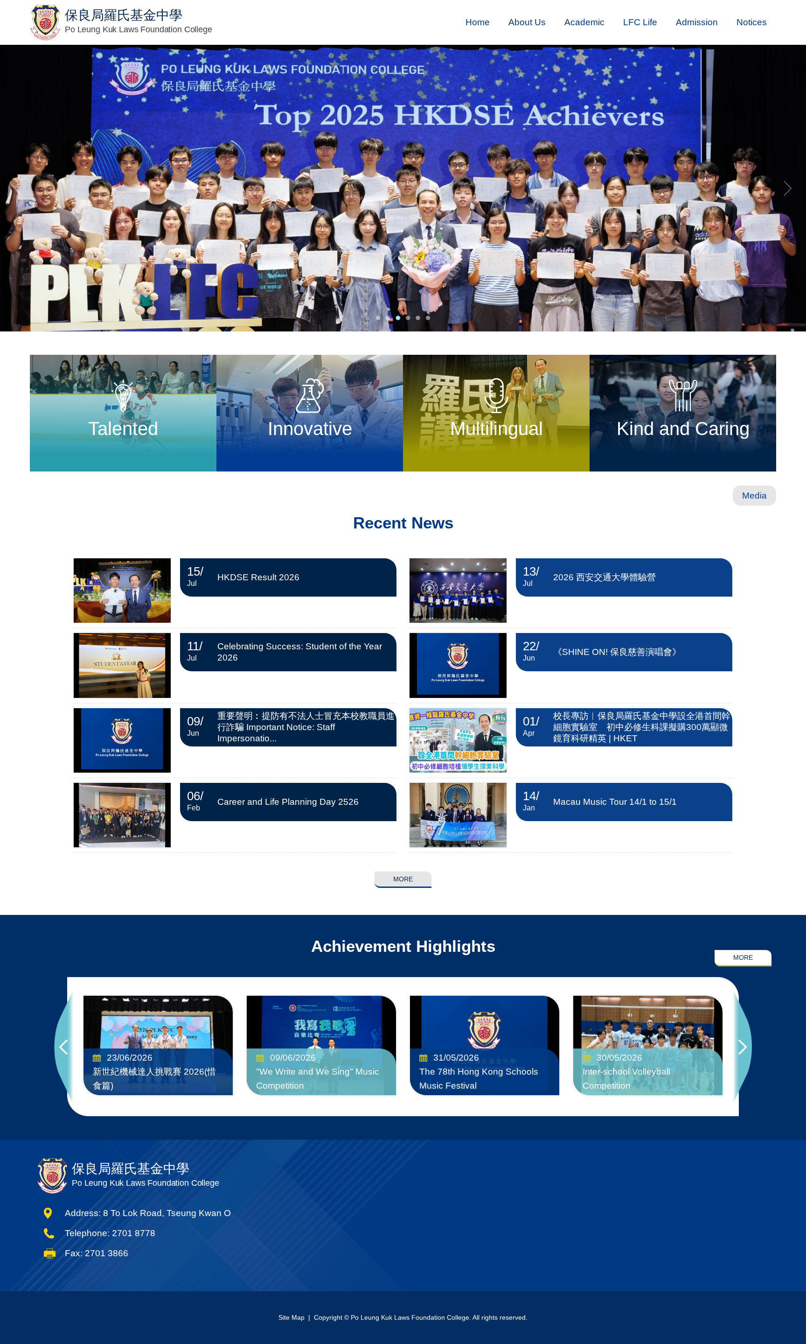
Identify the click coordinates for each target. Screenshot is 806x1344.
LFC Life (640, 22)
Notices (752, 22)
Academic (584, 22)
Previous (63, 1046)
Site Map (291, 1317)
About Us (527, 22)
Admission (697, 22)
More (403, 879)
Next (742, 1046)
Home (478, 22)
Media (754, 495)
